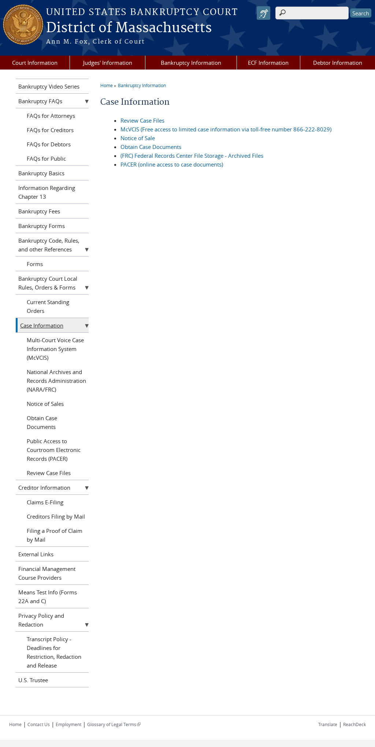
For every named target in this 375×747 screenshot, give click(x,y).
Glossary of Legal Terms (114, 724)
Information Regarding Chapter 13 (46, 192)
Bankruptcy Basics (41, 173)
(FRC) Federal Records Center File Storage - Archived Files (191, 155)
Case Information (41, 325)
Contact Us (38, 724)
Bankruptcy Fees (39, 211)
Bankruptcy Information (191, 62)
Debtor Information (337, 62)
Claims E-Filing (45, 502)
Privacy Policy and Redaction (41, 620)
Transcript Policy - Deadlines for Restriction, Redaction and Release (54, 652)
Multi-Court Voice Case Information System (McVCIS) (55, 348)
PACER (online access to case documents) (171, 164)
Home (106, 85)
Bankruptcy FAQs (40, 101)
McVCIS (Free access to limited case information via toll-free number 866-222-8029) (225, 129)
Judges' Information (107, 62)
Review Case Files (142, 120)
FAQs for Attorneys (51, 115)
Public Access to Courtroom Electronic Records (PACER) (54, 449)
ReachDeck (354, 724)
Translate (327, 724)
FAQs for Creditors (50, 130)
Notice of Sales (45, 403)
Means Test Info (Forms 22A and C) (47, 597)
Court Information (34, 62)
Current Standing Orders (48, 306)
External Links (35, 554)
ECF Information (268, 62)
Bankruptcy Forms (41, 225)
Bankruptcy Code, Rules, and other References (48, 245)
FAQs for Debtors (49, 144)
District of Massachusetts (129, 28)
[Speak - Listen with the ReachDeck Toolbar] (263, 13)
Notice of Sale (137, 138)
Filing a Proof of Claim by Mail (54, 535)
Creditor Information (44, 487)
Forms (35, 264)
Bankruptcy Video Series (48, 86)
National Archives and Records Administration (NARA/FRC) (56, 380)
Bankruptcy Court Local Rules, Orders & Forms (47, 283)
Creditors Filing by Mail (56, 516)
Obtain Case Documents (150, 146)
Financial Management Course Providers (46, 573)
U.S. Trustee (33, 680)
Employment (68, 724)
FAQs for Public (46, 158)
